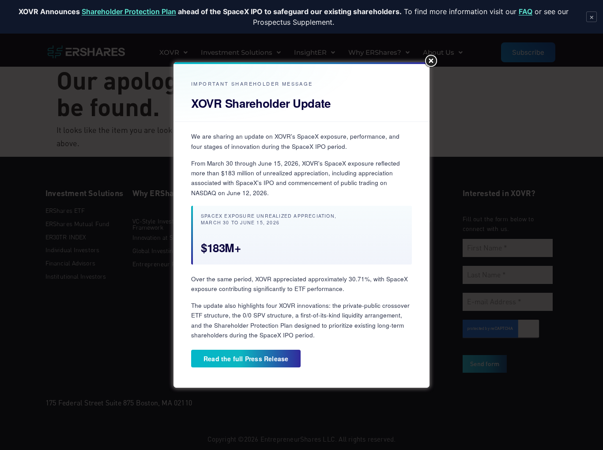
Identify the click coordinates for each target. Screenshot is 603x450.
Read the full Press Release (246, 358)
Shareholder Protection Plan (129, 11)
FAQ (525, 11)
